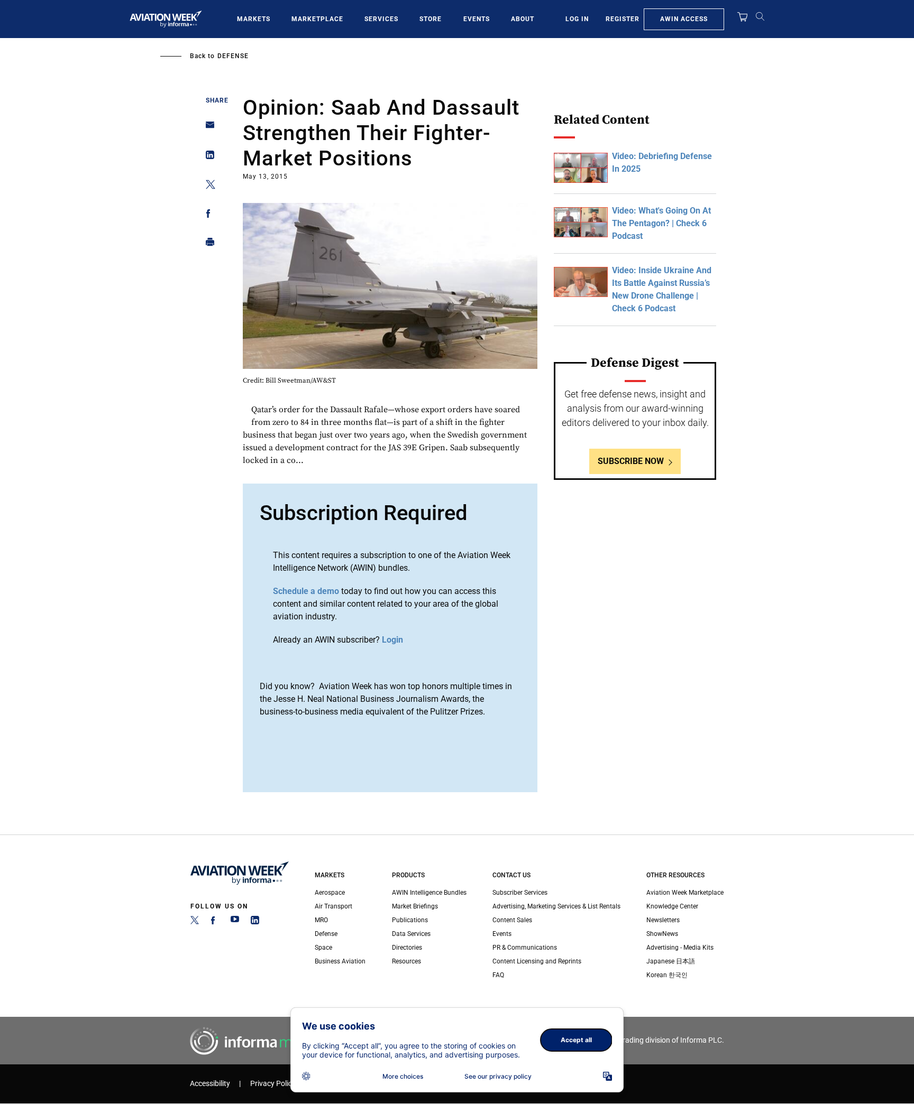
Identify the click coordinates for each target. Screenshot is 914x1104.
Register (622, 19)
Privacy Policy (273, 1083)
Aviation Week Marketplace (685, 892)
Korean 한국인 (667, 975)
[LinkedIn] (255, 922)
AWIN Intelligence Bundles (429, 892)
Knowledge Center (672, 906)
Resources (406, 961)
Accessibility (210, 1083)
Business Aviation (340, 961)
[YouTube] (235, 922)
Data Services (411, 934)
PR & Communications (524, 947)
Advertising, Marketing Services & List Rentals (556, 906)
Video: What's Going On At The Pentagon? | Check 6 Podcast (661, 223)
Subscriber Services (519, 892)
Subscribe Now (631, 461)
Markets (253, 19)
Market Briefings (415, 906)
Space (323, 947)
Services (381, 19)
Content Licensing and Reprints (536, 961)
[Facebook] (215, 922)
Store (430, 19)
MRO (321, 920)
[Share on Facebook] (207, 215)
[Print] (207, 244)
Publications (410, 920)
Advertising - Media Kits (680, 947)
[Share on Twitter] (207, 186)
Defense (233, 56)
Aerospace (330, 892)
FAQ (498, 975)
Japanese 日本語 (670, 961)
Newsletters (663, 920)
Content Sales (512, 920)
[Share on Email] (207, 128)
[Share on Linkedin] (207, 157)
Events (476, 19)
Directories (407, 947)
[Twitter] (194, 922)
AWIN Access (684, 19)
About (522, 19)
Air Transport (333, 906)
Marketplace (317, 19)
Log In (577, 19)
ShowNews (662, 934)
